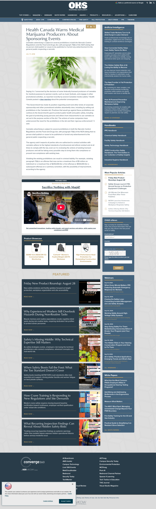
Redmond (66, 473)
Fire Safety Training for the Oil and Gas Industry (118, 417)
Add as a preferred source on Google (130, 3)
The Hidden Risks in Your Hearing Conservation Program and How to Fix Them (118, 345)
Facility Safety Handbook (114, 140)
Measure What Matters (113, 401)
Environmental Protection (110, 464)
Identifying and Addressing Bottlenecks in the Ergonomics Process (117, 394)
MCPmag (103, 467)
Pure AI (102, 470)
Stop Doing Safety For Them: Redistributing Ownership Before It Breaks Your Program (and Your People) (118, 330)
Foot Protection (93, 367)
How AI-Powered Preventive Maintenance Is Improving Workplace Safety (116, 102)
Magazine (36, 15)
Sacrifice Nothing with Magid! (61, 187)
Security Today (68, 476)
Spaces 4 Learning (107, 476)
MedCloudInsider (69, 470)
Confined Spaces (69, 20)
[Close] (72, 484)
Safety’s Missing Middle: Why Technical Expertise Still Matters (48, 341)
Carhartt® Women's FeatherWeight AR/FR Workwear (61, 257)
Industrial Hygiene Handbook (116, 160)
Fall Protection (98, 20)
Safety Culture (92, 290)
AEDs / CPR (40, 20)
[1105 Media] (29, 469)
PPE (122, 20)
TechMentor (67, 480)
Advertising (120, 15)
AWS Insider (67, 461)
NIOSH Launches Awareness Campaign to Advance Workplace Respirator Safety (118, 203)
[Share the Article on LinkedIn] (90, 26)
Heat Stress (113, 20)
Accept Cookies (66, 501)
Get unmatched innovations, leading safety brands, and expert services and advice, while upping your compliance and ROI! (61, 229)
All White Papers (112, 430)
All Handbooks (111, 165)
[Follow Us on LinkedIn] (151, 2)
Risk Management (94, 344)
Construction (53, 20)
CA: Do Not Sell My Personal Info (107, 498)
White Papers (60, 15)
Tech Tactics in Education (109, 480)
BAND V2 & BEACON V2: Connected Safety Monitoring (36, 257)
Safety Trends (92, 318)
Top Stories (24, 15)
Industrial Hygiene (91, 286)
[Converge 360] (33, 462)
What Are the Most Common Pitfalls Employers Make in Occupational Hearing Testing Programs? (116, 383)
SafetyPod (28, 20)
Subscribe (133, 15)
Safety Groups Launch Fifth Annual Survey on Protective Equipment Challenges (119, 186)
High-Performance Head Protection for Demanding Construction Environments (86, 258)
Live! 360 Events (69, 467)
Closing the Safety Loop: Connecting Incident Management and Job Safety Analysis (118, 301)
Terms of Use (89, 498)
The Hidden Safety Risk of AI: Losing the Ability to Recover (116, 66)
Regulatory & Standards (92, 373)
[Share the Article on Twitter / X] (94, 26)
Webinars (48, 15)
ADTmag (103, 458)
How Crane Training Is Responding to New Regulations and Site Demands (47, 397)
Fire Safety (83, 20)
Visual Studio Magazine (109, 486)
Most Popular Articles (115, 172)
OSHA (89, 402)
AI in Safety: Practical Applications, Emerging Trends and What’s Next (118, 358)
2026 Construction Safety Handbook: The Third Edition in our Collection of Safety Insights (117, 152)
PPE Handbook (111, 130)
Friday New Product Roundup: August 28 (49, 283)
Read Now (28, 297)
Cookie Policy (76, 498)
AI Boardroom (68, 458)
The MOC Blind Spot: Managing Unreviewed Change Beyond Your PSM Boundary (118, 408)
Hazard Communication (93, 311)
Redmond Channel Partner (110, 473)
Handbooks (72, 15)
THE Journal (104, 483)
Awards (83, 15)
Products (94, 15)
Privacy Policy (120, 249)
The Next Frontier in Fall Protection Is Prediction (118, 83)
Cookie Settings (48, 501)
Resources (106, 15)
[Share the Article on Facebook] (87, 26)
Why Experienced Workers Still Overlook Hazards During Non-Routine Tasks (49, 313)
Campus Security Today (109, 461)
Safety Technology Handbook (116, 145)
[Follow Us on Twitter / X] (154, 3)
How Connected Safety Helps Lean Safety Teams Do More (116, 49)
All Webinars (110, 368)
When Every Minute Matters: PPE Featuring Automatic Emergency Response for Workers (118, 287)
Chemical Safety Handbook (115, 135)
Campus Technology (71, 464)
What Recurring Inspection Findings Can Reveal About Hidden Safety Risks (49, 425)
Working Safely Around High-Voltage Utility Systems (116, 314)
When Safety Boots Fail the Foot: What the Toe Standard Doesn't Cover (48, 369)
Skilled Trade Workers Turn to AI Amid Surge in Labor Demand (117, 34)
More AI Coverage (112, 118)
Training (131, 20)
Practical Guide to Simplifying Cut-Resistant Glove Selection (118, 424)
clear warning (45, 99)
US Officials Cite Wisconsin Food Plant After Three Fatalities (118, 194)
